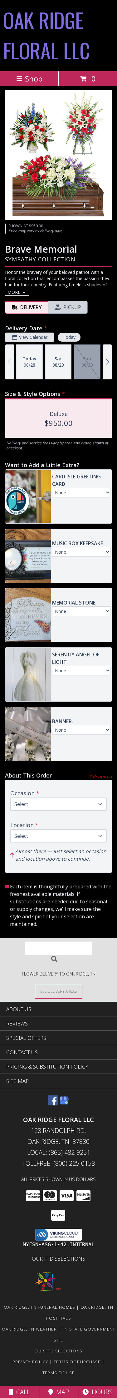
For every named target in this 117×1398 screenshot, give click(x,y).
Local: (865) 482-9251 (58, 1152)
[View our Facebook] (53, 1103)
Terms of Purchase (77, 1362)
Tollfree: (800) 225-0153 (58, 1163)
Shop (33, 78)
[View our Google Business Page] (64, 1103)
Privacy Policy (30, 1362)
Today (69, 337)
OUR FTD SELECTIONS (58, 1258)
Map (61, 1392)
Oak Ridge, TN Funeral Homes (39, 1307)
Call (21, 1392)
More (13, 292)
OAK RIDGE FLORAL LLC (46, 35)
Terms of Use (58, 1373)
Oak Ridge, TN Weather (29, 1329)
